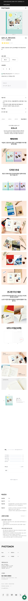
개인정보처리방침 (11, 583)
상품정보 (9, 119)
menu (26, 8)
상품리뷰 (16, 119)
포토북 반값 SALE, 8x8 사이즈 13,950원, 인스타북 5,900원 (14, 3)
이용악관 (6, 583)
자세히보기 (23, 516)
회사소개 (2, 583)
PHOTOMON (5, 8)
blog (12, 595)
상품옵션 (3, 119)
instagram (7, 595)
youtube (16, 595)
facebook (3, 595)
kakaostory (25, 595)
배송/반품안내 (23, 119)
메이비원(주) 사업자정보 (5, 586)
